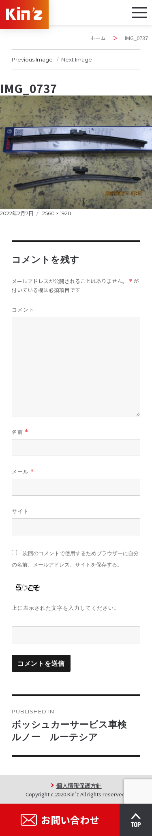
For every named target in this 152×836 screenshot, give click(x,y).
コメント (23, 309)
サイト (20, 511)
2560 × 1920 (56, 213)
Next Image (76, 59)
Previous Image (32, 59)
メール (23, 471)
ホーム (98, 38)
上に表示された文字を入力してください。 (66, 608)
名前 (20, 432)
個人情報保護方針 (78, 785)
